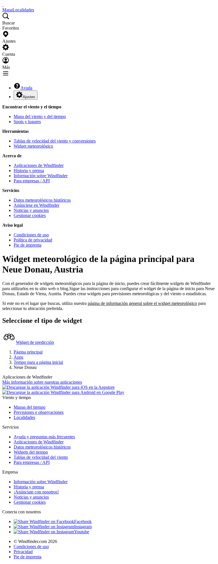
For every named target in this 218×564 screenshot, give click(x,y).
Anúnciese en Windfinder (36, 205)
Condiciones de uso (31, 234)
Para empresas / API (32, 180)
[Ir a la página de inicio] (2, 4)
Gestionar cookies (30, 215)
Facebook (83, 521)
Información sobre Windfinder (41, 175)
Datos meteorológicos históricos (42, 200)
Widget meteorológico (33, 146)
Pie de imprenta (27, 245)
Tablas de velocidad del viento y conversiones (55, 141)
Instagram (83, 526)
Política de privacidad (33, 239)
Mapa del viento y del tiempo (40, 116)
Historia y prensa (29, 170)
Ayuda (26, 87)
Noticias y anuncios (31, 210)
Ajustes (29, 97)
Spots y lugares (27, 121)
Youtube (81, 531)
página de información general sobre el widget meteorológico (142, 303)
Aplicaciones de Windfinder (39, 165)
